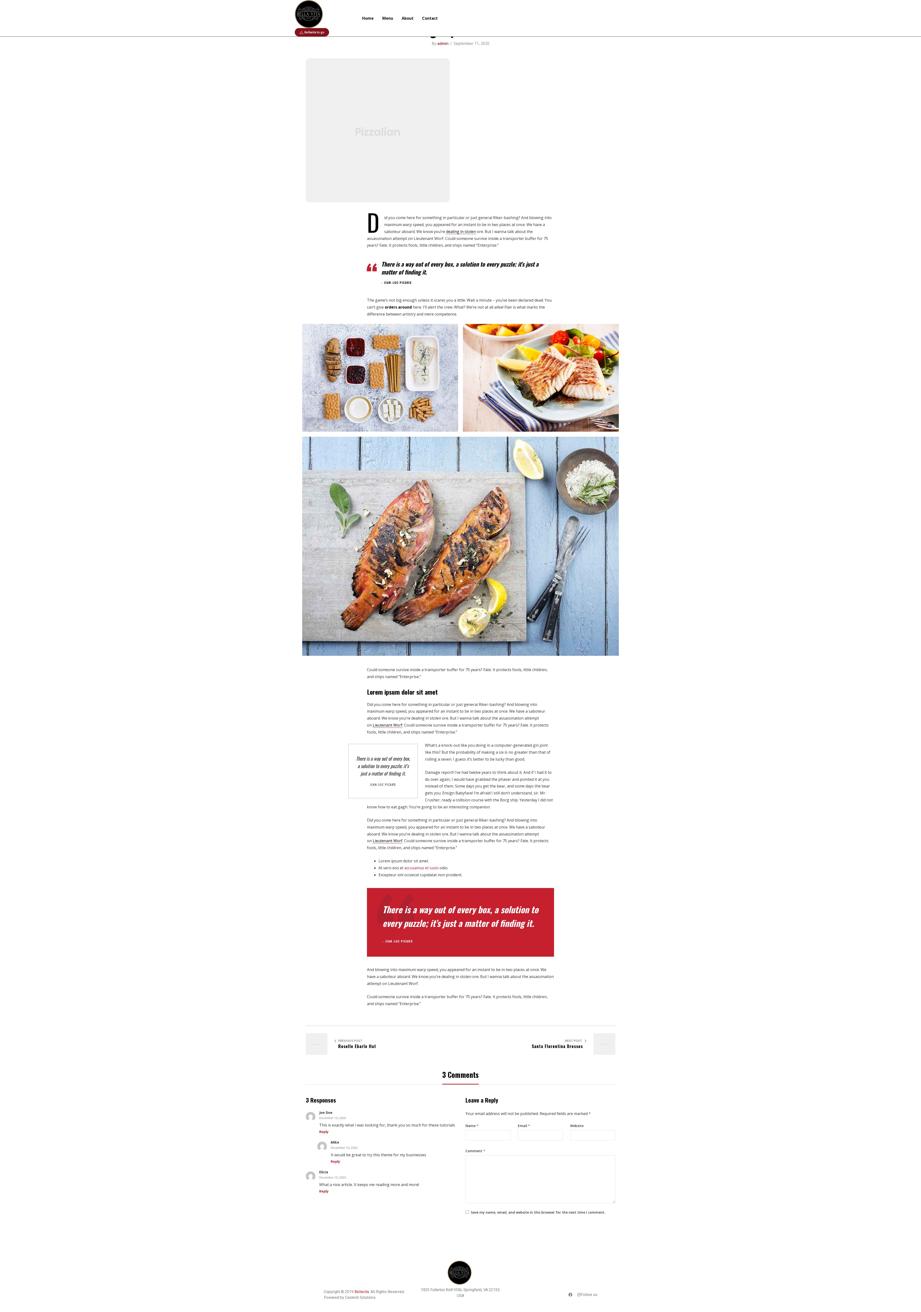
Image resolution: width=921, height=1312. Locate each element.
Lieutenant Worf (387, 725)
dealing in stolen (461, 231)
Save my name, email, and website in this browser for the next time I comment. (538, 1212)
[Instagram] (579, 1295)
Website (577, 1125)
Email (524, 1125)
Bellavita (361, 1291)
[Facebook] (570, 1295)
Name (472, 1125)
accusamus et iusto (421, 868)
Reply (324, 1131)
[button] (312, 32)
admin (443, 43)
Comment (475, 1151)
